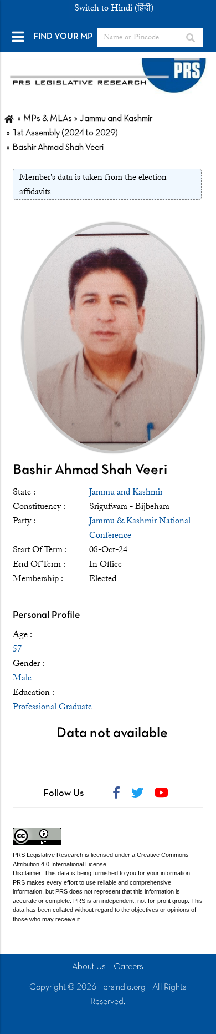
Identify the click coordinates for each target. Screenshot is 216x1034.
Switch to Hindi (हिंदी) (113, 7)
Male (22, 677)
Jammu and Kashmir (126, 491)
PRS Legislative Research (48, 854)
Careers (128, 967)
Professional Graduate (52, 706)
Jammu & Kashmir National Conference (140, 528)
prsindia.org (124, 987)
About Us (89, 967)
